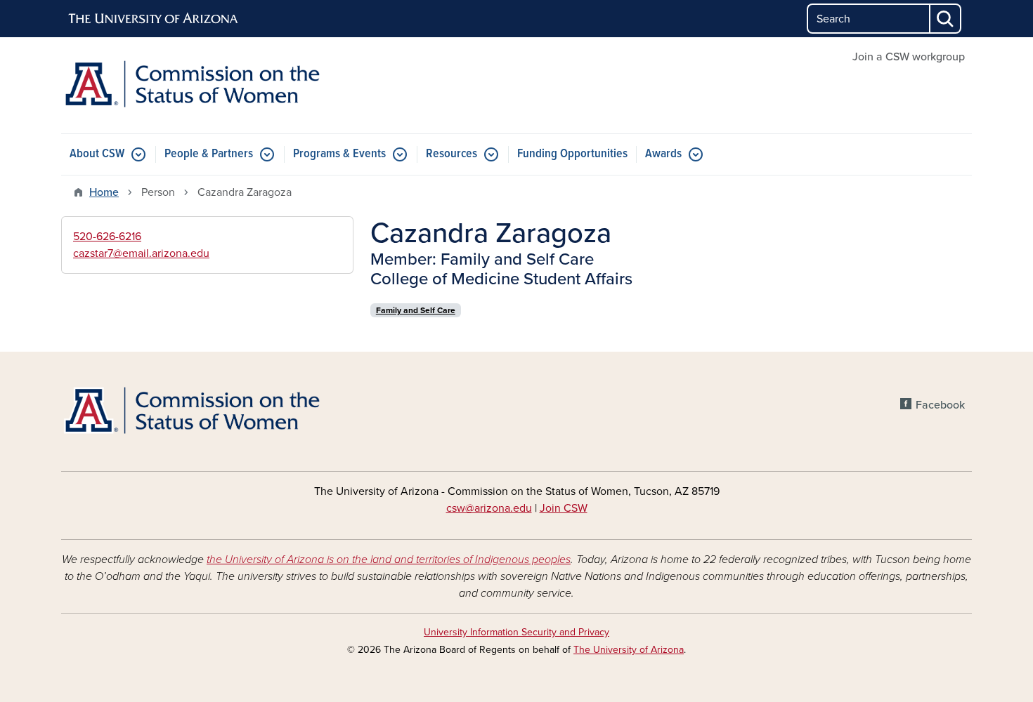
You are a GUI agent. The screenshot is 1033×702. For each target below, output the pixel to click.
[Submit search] (945, 19)
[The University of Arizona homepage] (154, 19)
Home (104, 192)
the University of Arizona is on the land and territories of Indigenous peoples (389, 559)
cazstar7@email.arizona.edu (141, 253)
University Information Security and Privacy (516, 632)
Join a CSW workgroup (908, 57)
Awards (663, 154)
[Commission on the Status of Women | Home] (207, 85)
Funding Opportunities (572, 154)
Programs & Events (339, 154)
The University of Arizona (628, 650)
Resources (451, 154)
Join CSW (563, 508)
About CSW (97, 154)
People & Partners (208, 154)
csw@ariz (469, 508)
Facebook (940, 405)
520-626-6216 (107, 237)
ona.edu (512, 508)
